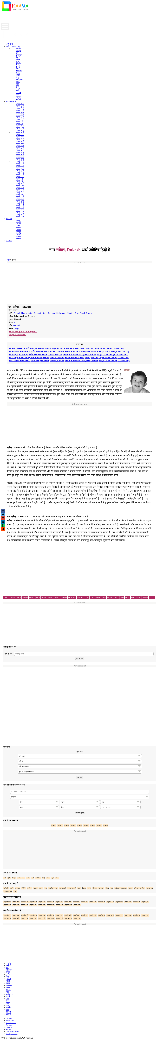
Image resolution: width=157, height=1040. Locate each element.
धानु (43, 878)
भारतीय (18, 48)
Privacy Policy (10, 1020)
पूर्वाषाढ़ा (117, 888)
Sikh (91, 597)
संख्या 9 (18, 238)
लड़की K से (20, 183)
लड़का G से (20, 117)
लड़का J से (19, 124)
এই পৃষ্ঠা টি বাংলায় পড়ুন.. (17, 334)
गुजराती (18, 64)
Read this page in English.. (23, 331)
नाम (8, 260)
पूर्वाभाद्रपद (149, 888)
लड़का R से (20, 141)
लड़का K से (20, 126)
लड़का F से (20, 115)
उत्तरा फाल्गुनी (72, 888)
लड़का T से (20, 146)
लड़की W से (20, 210)
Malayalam (61, 313)
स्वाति (89, 888)
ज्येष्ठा (107, 888)
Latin (122, 597)
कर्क (19, 878)
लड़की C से (20, 166)
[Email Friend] (3, 518)
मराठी (18, 66)
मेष (5, 878)
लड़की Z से (20, 216)
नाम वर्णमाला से (11, 101)
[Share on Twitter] (3, 514)
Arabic (127, 597)
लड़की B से (20, 163)
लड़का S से (20, 143)
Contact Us (9, 1027)
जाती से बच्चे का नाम (13, 46)
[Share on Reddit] (3, 529)
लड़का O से (20, 135)
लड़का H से (20, 119)
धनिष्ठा (136, 888)
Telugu (89, 313)
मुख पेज (9, 43)
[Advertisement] (45, 17)
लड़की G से (20, 174)
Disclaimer (9, 1018)
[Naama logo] (21, 40)
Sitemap (8, 1029)
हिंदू (17, 53)
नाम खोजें (9, 241)
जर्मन (17, 95)
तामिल (18, 59)
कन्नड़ (18, 73)
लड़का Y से (20, 157)
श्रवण (130, 888)
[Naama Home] (15, 11)
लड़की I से (19, 179)
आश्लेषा (51, 888)
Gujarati (37, 313)
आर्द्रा (35, 888)
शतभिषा (142, 888)
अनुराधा (101, 888)
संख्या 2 (18, 223)
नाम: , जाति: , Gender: (66, 348)
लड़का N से (20, 132)
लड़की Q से (20, 196)
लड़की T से (20, 203)
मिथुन (13, 878)
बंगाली (18, 57)
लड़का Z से (20, 159)
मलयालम (19, 70)
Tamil (82, 313)
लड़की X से (20, 212)
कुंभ (53, 878)
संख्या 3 (18, 225)
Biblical (97, 597)
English (12, 597)
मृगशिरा (29, 888)
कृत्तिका (17, 888)
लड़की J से (19, 181)
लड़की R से (20, 199)
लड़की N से (20, 190)
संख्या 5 (18, 230)
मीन (57, 878)
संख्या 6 (18, 232)
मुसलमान (19, 55)
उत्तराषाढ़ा (124, 888)
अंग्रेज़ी (18, 51)
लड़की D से (20, 168)
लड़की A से (20, 161)
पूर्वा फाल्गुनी (62, 888)
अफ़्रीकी (18, 99)
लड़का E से (20, 112)
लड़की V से (20, 208)
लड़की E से (20, 170)
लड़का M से (20, 130)
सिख (17, 77)
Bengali (17, 313)
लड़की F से (20, 172)
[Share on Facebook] (3, 511)
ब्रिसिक (38, 878)
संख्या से (9, 219)
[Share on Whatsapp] (3, 525)
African (151, 597)
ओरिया (18, 75)
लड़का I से (19, 121)
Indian (30, 313)
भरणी (11, 888)
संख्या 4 (18, 227)
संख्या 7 (18, 234)
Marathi (70, 313)
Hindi (44, 313)
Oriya (76, 313)
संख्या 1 (18, 221)
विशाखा (95, 888)
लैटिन (18, 88)
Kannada (51, 313)
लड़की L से (20, 185)
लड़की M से (20, 188)
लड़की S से (20, 201)
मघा (56, 888)
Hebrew (109, 597)
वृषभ (9, 878)
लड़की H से (20, 177)
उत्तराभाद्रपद (8, 891)
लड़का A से (20, 104)
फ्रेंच (17, 86)
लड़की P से (20, 194)
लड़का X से (20, 154)
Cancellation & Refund (12, 1032)
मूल (112, 888)
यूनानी (18, 82)
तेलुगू (17, 62)
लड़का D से (20, 110)
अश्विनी (6, 888)
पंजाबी (18, 68)
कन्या (27, 878)
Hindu (24, 313)
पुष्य (46, 888)
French (116, 597)
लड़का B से (20, 106)
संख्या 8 (18, 236)
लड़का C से (20, 108)
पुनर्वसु (41, 888)
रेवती (15, 891)
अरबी (17, 90)
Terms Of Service (11, 1023)
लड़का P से (20, 137)
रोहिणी (23, 888)
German (138, 597)
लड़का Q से (20, 139)
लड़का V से (20, 150)
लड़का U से (20, 148)
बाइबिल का (19, 79)
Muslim (25, 597)
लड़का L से (20, 128)
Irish (132, 597)
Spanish (145, 597)
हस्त (79, 888)
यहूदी (17, 84)
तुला (32, 878)
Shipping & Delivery (12, 1034)
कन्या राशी (16, 325)
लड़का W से (20, 152)
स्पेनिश (18, 97)
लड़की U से (20, 205)
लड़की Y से (20, 214)
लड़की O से (20, 192)
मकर (48, 878)
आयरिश (18, 93)
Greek (104, 597)
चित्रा (16, 328)
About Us (9, 1025)
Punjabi (64, 597)
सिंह (23, 878)
